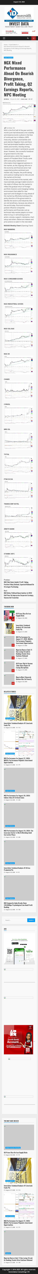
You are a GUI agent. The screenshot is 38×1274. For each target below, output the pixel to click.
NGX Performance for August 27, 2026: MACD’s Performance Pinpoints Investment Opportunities (9, 641)
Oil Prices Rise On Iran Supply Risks (9, 615)
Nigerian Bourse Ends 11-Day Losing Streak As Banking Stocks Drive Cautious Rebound (9, 654)
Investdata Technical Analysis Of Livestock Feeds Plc (9, 628)
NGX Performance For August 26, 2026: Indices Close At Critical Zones (19, 780)
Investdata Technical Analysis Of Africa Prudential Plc (19, 853)
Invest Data (19, 24)
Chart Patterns (8, 57)
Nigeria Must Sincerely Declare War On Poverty (9, 679)
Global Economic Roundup (13, 1147)
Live (33, 38)
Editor (7, 99)
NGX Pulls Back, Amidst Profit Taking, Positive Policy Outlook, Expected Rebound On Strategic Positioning (19, 583)
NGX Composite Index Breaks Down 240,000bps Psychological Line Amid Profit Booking (19, 888)
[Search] (28, 38)
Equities (8, 1253)
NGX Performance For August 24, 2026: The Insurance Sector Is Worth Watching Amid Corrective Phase (19, 815)
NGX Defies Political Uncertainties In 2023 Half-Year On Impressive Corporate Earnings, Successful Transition (19, 594)
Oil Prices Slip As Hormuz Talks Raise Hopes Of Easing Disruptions (9, 666)
